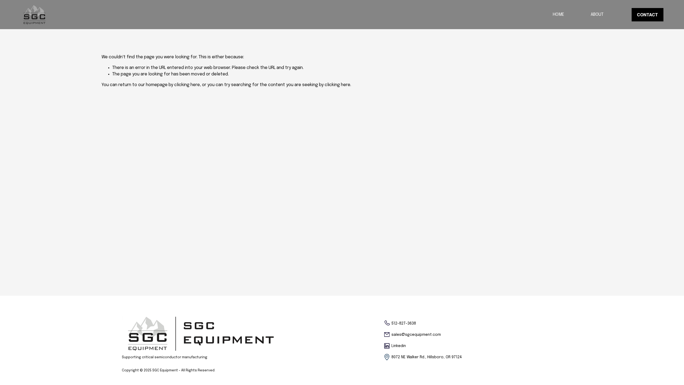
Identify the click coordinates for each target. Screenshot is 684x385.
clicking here (187, 85)
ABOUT (597, 14)
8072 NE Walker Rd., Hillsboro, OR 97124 (426, 357)
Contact (647, 14)
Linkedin (398, 346)
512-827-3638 (403, 323)
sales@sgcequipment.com (416, 335)
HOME (558, 14)
